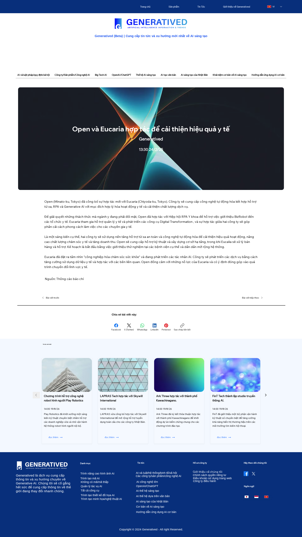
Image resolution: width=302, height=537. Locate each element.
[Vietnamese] (266, 497)
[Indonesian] (256, 497)
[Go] (265, 395)
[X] (253, 473)
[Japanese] (247, 497)
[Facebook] (246, 473)
